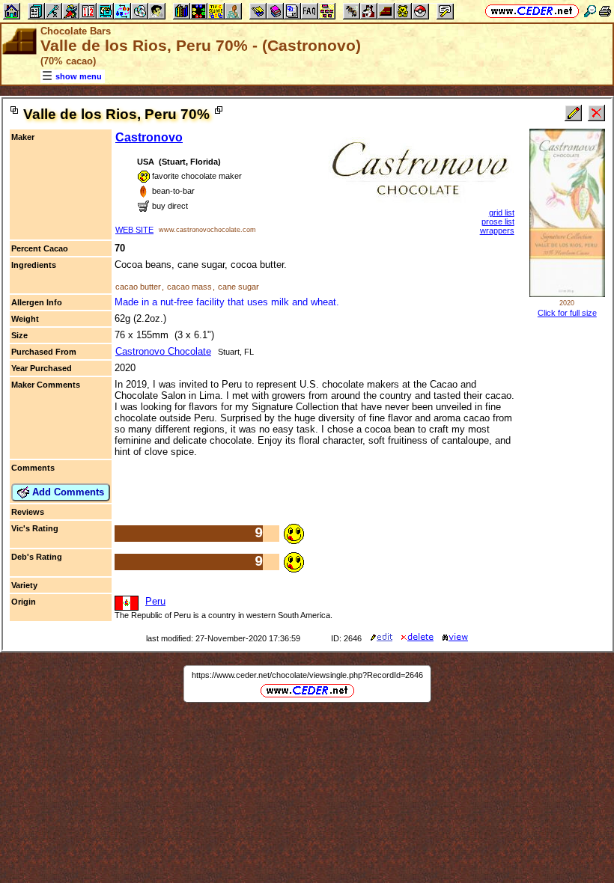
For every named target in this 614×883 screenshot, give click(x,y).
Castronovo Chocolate (163, 351)
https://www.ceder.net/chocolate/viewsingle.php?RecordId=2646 (307, 674)
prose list (497, 221)
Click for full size (567, 312)
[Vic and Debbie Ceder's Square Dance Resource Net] (532, 10)
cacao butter (138, 286)
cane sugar (238, 286)
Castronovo (149, 137)
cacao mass (189, 286)
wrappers (497, 230)
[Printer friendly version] (605, 10)
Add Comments (66, 492)
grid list (501, 212)
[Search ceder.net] (590, 10)
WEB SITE (134, 229)
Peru (155, 601)
